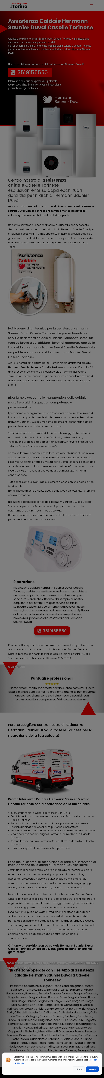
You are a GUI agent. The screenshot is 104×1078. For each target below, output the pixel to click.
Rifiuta (78, 1069)
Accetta (92, 1069)
